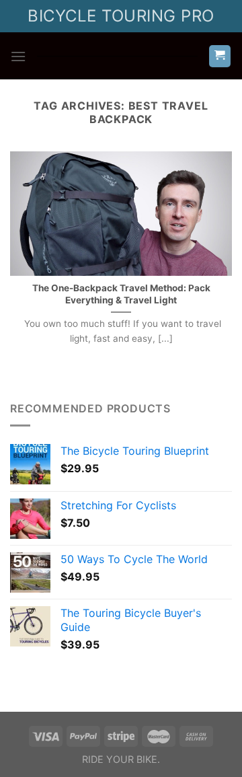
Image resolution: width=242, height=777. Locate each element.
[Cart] (220, 56)
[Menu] (18, 56)
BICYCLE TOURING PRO (121, 16)
